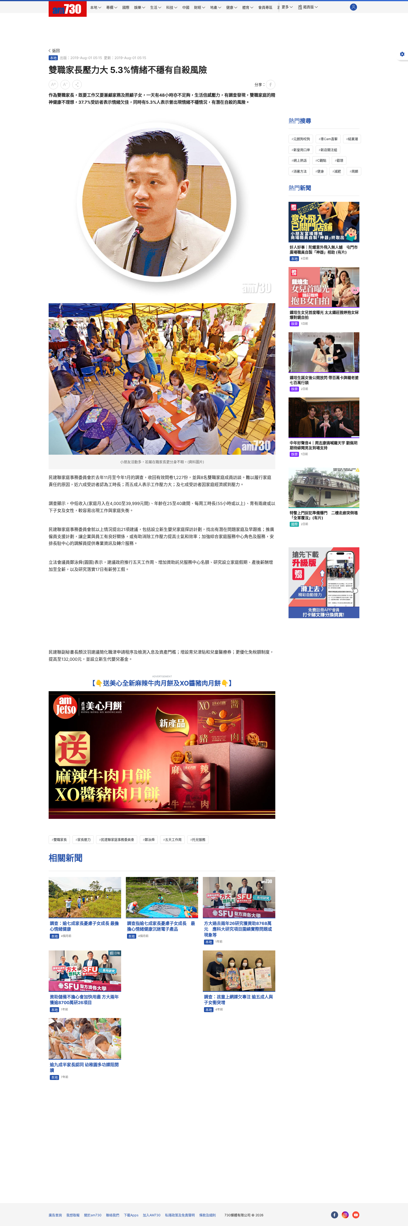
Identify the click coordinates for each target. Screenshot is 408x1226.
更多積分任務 (228, 1196)
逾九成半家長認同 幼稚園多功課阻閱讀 (84, 1067)
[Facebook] (334, 1214)
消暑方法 (300, 171)
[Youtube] (355, 1214)
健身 (320, 171)
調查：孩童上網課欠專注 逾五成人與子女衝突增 (238, 999)
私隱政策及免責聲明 (180, 1215)
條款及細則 (207, 1215)
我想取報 (73, 1215)
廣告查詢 (55, 1215)
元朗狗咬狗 (301, 139)
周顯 (355, 171)
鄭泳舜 (150, 839)
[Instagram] (345, 1214)
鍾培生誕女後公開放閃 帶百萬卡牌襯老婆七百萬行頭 (324, 380)
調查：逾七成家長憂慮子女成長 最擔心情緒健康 (84, 926)
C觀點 (321, 160)
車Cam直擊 (329, 139)
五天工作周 (173, 839)
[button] (287, 7)
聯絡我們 (112, 1215)
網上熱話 (300, 160)
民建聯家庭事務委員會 (117, 839)
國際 (294, 524)
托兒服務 (198, 839)
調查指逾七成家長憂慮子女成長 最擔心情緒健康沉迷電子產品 (161, 926)
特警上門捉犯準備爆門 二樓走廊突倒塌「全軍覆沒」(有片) (324, 515)
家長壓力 (84, 839)
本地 (53, 58)
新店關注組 (329, 150)
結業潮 (353, 139)
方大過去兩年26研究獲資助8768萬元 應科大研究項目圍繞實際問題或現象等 (238, 929)
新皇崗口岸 (301, 150)
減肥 (337, 171)
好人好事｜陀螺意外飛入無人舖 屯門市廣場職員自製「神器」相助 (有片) (324, 250)
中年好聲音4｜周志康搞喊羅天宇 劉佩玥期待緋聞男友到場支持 (323, 445)
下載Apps (131, 1215)
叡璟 (340, 160)
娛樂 (294, 324)
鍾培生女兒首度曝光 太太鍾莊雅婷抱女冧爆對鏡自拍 (324, 315)
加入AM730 (152, 1215)
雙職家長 (60, 839)
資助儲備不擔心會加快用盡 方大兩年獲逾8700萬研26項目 (84, 999)
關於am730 (93, 1215)
